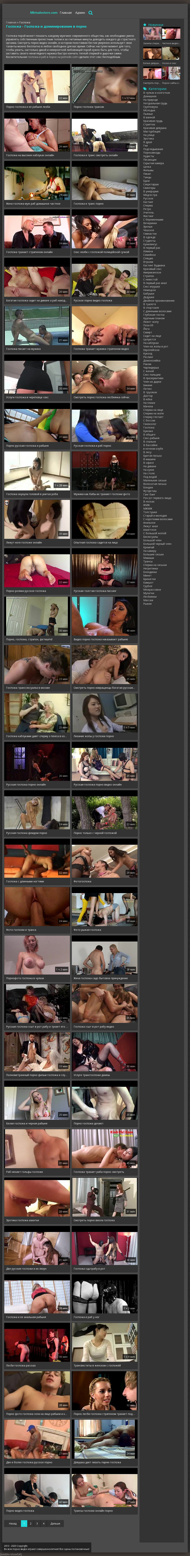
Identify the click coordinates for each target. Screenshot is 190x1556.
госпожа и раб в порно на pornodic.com (53, 57)
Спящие (148, 258)
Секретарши (151, 184)
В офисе (148, 462)
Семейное (149, 255)
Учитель (148, 212)
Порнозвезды (151, 152)
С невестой (150, 279)
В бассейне (150, 445)
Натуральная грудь (155, 103)
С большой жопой (154, 533)
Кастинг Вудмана (154, 265)
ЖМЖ (146, 505)
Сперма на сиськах (155, 565)
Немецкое (149, 290)
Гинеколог (149, 424)
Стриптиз (149, 124)
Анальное (149, 522)
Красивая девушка (154, 128)
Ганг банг (149, 494)
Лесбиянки (150, 596)
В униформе (151, 191)
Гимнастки (150, 233)
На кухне (148, 469)
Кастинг (148, 202)
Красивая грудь (153, 121)
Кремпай (148, 547)
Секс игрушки (151, 286)
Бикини (147, 385)
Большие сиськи (153, 554)
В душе (147, 142)
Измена (148, 251)
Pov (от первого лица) (157, 498)
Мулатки (148, 593)
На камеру (149, 551)
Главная (66, 13)
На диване (149, 466)
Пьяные (148, 114)
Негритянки (150, 568)
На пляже (149, 403)
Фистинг (148, 216)
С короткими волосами (158, 519)
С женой (148, 371)
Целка (147, 166)
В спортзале (151, 307)
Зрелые (148, 226)
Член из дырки (152, 381)
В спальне (149, 441)
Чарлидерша (151, 367)
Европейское (151, 350)
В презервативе (153, 378)
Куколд (147, 353)
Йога (146, 329)
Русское (148, 198)
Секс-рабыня (151, 438)
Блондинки (150, 572)
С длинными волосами (157, 311)
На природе (150, 99)
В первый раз (151, 247)
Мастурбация (151, 131)
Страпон (148, 276)
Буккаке (148, 431)
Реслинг (148, 357)
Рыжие (147, 603)
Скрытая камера (153, 163)
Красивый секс (152, 269)
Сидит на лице (152, 336)
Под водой (150, 477)
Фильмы (148, 170)
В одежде (149, 237)
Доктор (148, 395)
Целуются (149, 339)
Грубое (147, 586)
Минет (147, 575)
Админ (80, 13)
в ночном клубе (153, 448)
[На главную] (44, 12)
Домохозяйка (151, 360)
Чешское (148, 230)
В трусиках (150, 392)
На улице (149, 135)
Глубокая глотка (153, 314)
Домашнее (150, 96)
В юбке (147, 399)
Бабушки (148, 293)
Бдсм (146, 181)
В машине (149, 459)
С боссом (149, 420)
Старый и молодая (155, 515)
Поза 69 (148, 325)
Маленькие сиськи (154, 480)
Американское (152, 272)
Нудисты (148, 156)
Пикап (147, 173)
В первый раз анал (155, 283)
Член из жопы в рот (155, 346)
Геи (145, 145)
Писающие (150, 159)
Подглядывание (153, 149)
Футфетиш (150, 491)
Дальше (55, 1523)
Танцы (147, 177)
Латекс (147, 388)
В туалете (149, 304)
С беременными (153, 219)
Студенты (149, 240)
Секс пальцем (151, 374)
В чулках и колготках (156, 92)
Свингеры (149, 188)
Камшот (148, 582)
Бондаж (148, 487)
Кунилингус (150, 244)
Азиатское (149, 529)
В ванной (149, 117)
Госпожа (148, 427)
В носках (148, 501)
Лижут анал (150, 526)
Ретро (147, 209)
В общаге (149, 434)
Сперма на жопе (153, 413)
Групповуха (150, 107)
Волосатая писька (154, 484)
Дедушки (148, 297)
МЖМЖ (147, 508)
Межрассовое (152, 589)
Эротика (148, 138)
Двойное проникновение (159, 300)
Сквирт (147, 332)
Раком (147, 364)
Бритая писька (152, 455)
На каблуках (151, 343)
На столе (149, 473)
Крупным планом (154, 318)
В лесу (147, 452)
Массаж (148, 600)
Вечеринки (150, 223)
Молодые (149, 110)
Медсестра (150, 195)
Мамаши (148, 558)
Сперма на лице (153, 410)
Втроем (148, 262)
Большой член (152, 540)
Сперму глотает (153, 417)
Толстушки (150, 512)
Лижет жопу (151, 321)
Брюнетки (149, 579)
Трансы (148, 561)
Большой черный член (157, 543)
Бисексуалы (150, 536)
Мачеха (148, 406)
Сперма (148, 205)
